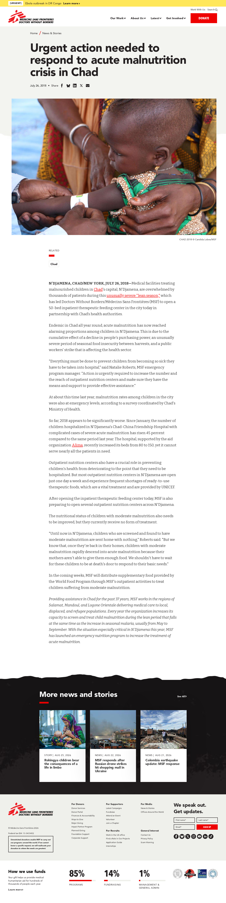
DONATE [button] (204, 18)
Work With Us (198, 9)
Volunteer (110, 819)
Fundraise (110, 812)
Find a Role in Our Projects (118, 838)
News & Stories (51, 33)
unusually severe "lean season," (133, 295)
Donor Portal (77, 812)
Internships (111, 846)
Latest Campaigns (114, 808)
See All (181, 696)
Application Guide (114, 842)
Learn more (70, 3)
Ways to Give (77, 819)
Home (34, 33)
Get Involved (174, 18)
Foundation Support (80, 834)
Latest (155, 18)
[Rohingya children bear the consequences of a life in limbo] (62, 746)
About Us (137, 18)
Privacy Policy (147, 838)
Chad (53, 264)
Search (211, 9)
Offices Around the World (152, 812)
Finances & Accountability (83, 815)
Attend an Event (113, 815)
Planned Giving (78, 830)
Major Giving (77, 823)
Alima (77, 445)
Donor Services (78, 808)
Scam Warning (147, 842)
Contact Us (145, 835)
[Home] (34, 16)
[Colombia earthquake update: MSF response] (163, 746)
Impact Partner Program (81, 826)
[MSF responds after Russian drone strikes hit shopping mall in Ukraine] (113, 746)
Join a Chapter (112, 823)
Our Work (116, 18)
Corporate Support (79, 838)
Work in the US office (115, 835)
